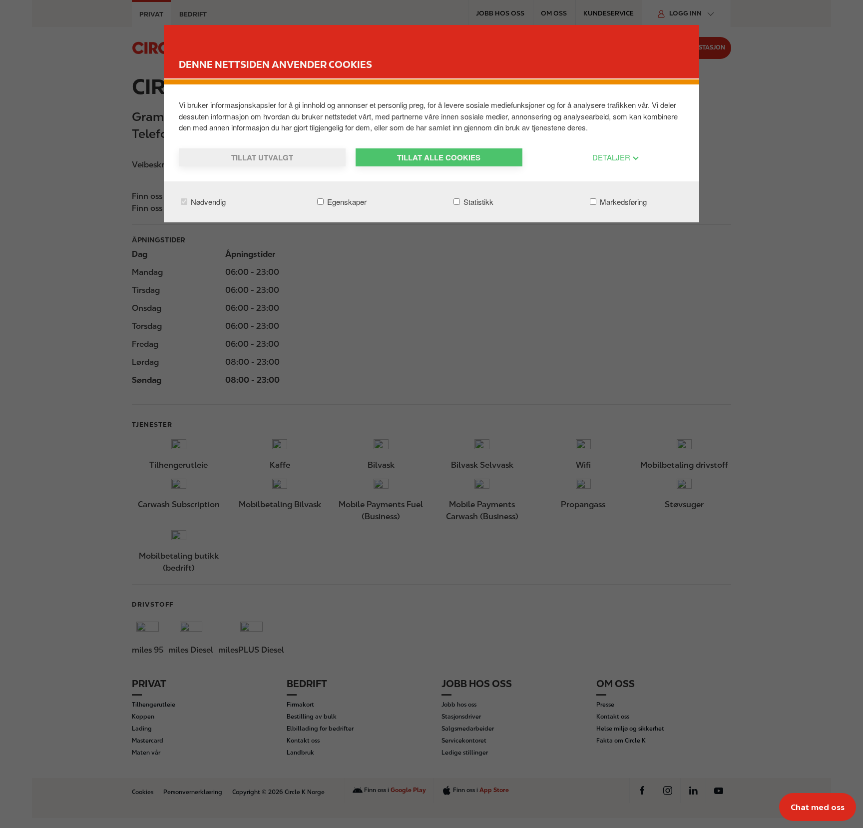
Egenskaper (346, 201)
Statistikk (477, 201)
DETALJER (612, 157)
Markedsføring (622, 201)
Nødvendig (207, 201)
